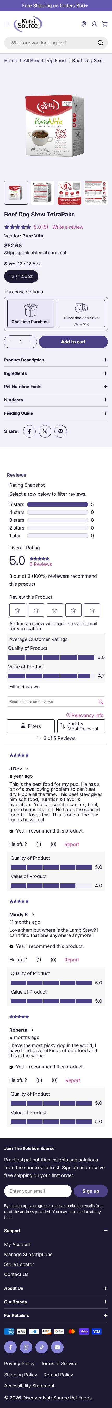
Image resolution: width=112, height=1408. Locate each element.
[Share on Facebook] (29, 431)
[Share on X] (45, 431)
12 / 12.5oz (21, 276)
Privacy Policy (19, 1363)
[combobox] (56, 43)
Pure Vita (32, 236)
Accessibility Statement (29, 1385)
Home (10, 60)
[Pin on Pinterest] (60, 431)
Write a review (67, 227)
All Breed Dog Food (45, 60)
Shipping (12, 252)
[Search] (100, 43)
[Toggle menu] (7, 24)
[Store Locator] (84, 24)
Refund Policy (58, 1374)
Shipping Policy (20, 1374)
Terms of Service (59, 1363)
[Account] (94, 24)
